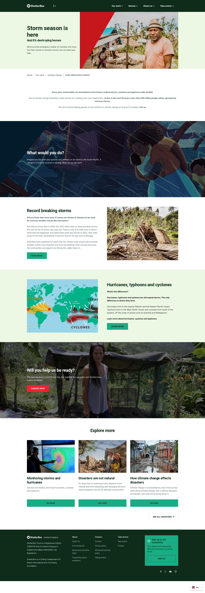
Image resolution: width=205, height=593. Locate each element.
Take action (122, 541)
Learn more (117, 326)
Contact (98, 541)
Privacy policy (100, 546)
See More (51, 503)
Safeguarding (100, 557)
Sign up (161, 558)
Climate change (55, 75)
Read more (37, 255)
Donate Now (38, 388)
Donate (121, 546)
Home (29, 75)
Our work (40, 75)
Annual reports (78, 546)
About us (76, 541)
